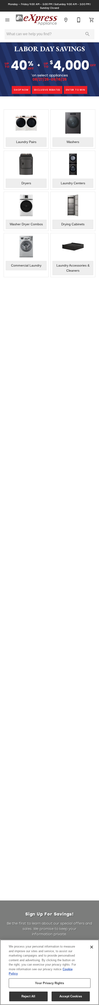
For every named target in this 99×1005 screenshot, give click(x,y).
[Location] (65, 19)
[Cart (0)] (91, 19)
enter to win (75, 90)
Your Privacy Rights (49, 983)
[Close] (92, 947)
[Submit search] (87, 34)
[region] (49, 972)
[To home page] (37, 19)
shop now (21, 90)
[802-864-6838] (78, 19)
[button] (7, 19)
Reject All (28, 996)
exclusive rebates (47, 90)
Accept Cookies (70, 996)
